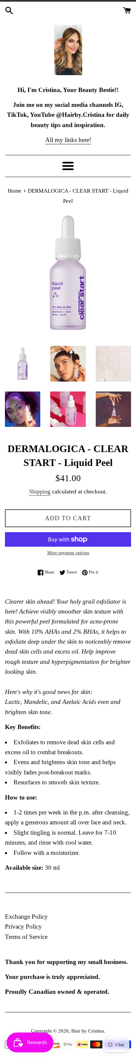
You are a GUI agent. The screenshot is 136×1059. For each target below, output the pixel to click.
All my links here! (68, 139)
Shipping (40, 491)
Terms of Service (26, 936)
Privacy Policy (23, 926)
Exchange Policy (26, 916)
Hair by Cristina (87, 1031)
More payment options (68, 552)
